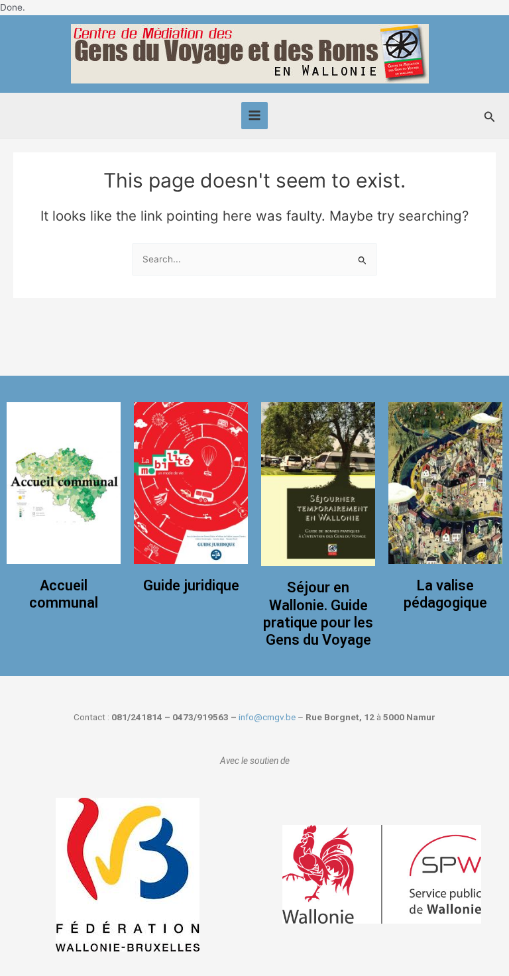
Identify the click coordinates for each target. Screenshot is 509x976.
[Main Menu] (254, 115)
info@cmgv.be (267, 717)
